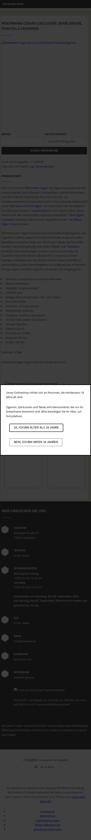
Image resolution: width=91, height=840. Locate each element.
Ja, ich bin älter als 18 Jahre (36, 427)
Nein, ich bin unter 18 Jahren (36, 442)
